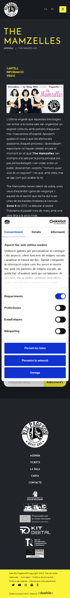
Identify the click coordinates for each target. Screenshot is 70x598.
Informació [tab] (58, 232)
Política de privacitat (42, 577)
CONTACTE (35, 483)
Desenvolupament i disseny (23, 593)
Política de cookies (18, 581)
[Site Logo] (11, 9)
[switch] (60, 308)
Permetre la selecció (35, 360)
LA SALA (35, 469)
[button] (62, 9)
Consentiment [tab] (13, 232)
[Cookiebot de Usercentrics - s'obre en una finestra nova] (50, 222)
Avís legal (25, 577)
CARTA (35, 476)
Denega (35, 372)
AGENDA (35, 456)
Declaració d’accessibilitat (42, 581)
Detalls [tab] (36, 232)
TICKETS (35, 462)
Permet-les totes (35, 348)
